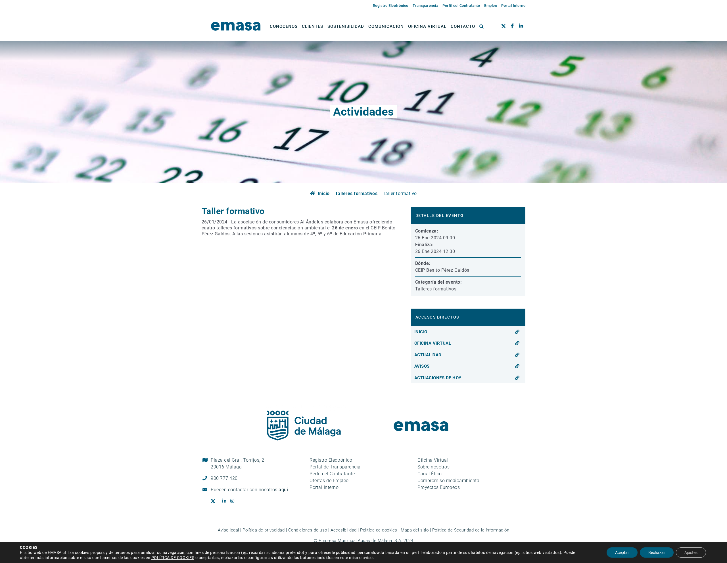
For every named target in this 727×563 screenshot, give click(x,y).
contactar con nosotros (258, 489)
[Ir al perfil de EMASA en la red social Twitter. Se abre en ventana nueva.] (504, 26)
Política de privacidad (264, 530)
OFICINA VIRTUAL (432, 343)
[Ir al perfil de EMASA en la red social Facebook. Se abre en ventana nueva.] (512, 26)
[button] (481, 26)
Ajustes (690, 552)
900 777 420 (224, 478)
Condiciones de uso (307, 530)
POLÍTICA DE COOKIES (173, 557)
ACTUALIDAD (428, 354)
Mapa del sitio (415, 530)
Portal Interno (324, 487)
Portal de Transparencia (335, 467)
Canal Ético (429, 473)
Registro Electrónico (331, 460)
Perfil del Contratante (332, 473)
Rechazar (656, 552)
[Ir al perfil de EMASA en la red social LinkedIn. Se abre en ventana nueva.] (521, 26)
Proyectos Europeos (438, 487)
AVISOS (422, 366)
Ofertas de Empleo (329, 480)
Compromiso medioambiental (449, 480)
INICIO (420, 331)
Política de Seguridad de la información (470, 530)
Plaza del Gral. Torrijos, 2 (237, 463)
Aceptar (622, 552)
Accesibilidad (344, 530)
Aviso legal (228, 530)
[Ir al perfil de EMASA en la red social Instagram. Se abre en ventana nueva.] (234, 501)
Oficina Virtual (432, 460)
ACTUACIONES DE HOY (437, 377)
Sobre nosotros (433, 467)
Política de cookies (378, 530)
